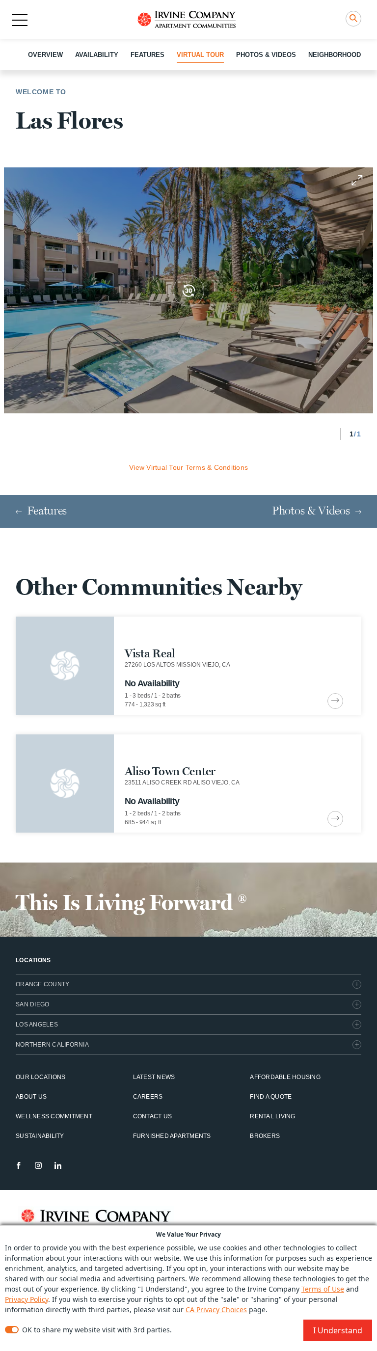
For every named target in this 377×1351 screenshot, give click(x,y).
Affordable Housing (285, 1077)
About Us (31, 1096)
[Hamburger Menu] (19, 20)
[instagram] (38, 1165)
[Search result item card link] (335, 701)
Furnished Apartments (172, 1136)
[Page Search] (353, 19)
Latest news (154, 1077)
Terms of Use (322, 1289)
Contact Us (152, 1116)
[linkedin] (58, 1165)
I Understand (337, 1330)
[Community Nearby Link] (188, 666)
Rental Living (272, 1116)
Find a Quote (271, 1096)
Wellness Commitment (54, 1116)
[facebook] (18, 1165)
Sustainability (40, 1136)
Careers (148, 1096)
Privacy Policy (26, 1299)
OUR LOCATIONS (40, 1077)
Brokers (265, 1136)
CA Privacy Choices (216, 1309)
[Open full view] (357, 180)
